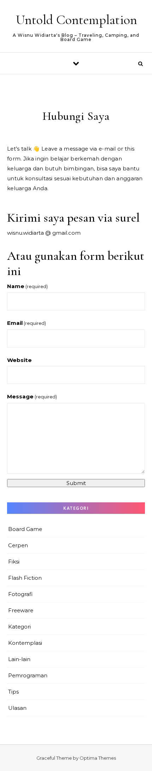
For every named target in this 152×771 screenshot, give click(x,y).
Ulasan (17, 708)
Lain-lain (19, 659)
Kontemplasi (25, 642)
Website (19, 360)
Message (32, 396)
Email (26, 323)
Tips (13, 691)
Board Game (25, 529)
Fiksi (13, 561)
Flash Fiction (25, 577)
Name (27, 286)
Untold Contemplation (76, 20)
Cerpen (18, 545)
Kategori (19, 626)
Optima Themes (98, 758)
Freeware (20, 610)
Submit (76, 483)
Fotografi (20, 594)
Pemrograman (27, 675)
